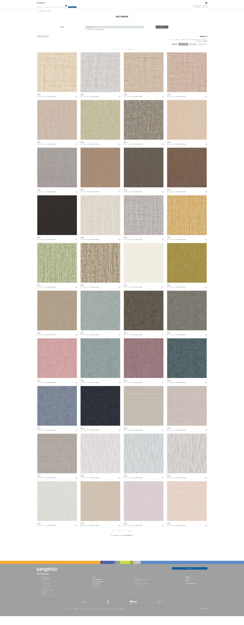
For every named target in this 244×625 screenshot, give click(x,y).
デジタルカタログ (54, 7)
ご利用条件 (75, 608)
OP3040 (168, 523)
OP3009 (39, 190)
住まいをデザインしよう (41, 7)
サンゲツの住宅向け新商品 (96, 579)
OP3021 (39, 332)
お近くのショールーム (138, 585)
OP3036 (168, 475)
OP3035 (125, 475)
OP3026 (82, 380)
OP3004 (168, 94)
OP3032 (168, 428)
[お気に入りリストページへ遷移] (66, 7)
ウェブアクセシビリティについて (110, 608)
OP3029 (39, 428)
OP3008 (168, 142)
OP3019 (125, 285)
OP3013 (39, 237)
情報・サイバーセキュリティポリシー (95, 608)
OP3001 (39, 94)
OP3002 (82, 94)
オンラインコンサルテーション (139, 581)
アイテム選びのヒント (46, 588)
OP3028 (168, 380)
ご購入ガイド (44, 592)
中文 (206, 5)
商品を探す (48, 7)
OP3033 (39, 475)
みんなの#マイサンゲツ (46, 583)
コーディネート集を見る (46, 586)
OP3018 (82, 285)
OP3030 (82, 428)
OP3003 (125, 94)
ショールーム (60, 7)
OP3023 (125, 332)
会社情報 (203, 7)
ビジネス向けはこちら (72, 7)
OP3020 (168, 285)
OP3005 (39, 142)
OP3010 (82, 190)
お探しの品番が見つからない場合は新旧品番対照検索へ (94, 29)
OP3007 (125, 142)
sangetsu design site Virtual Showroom (141, 579)
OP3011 (125, 190)
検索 (162, 27)
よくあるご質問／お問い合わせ (196, 5)
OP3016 (168, 237)
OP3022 (82, 332)
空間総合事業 (198, 7)
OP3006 (82, 142)
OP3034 (82, 475)
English (205, 5)
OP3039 (125, 523)
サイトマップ (68, 608)
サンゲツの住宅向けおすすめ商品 (97, 581)
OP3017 (39, 285)
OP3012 (168, 190)
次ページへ (130, 49)
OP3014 (82, 237)
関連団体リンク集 (122, 608)
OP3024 (168, 332)
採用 (206, 7)
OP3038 (82, 523)
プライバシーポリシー (83, 608)
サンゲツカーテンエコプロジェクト (48, 594)
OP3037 (39, 523)
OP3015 (125, 237)
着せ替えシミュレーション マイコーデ (49, 581)
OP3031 (125, 428)
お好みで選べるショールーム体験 (48, 590)
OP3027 (125, 380)
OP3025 (39, 380)
